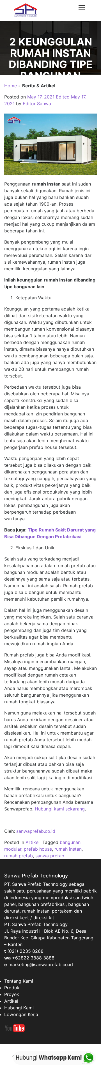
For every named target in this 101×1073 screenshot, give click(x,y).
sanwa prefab (49, 855)
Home (10, 85)
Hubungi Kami (19, 1008)
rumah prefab (18, 855)
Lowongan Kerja (21, 1014)
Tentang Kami (18, 981)
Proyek (11, 994)
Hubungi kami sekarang (60, 809)
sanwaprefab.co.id (35, 831)
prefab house (38, 849)
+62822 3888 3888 (33, 958)
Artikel (33, 842)
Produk (11, 987)
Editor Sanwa (37, 103)
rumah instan (68, 849)
